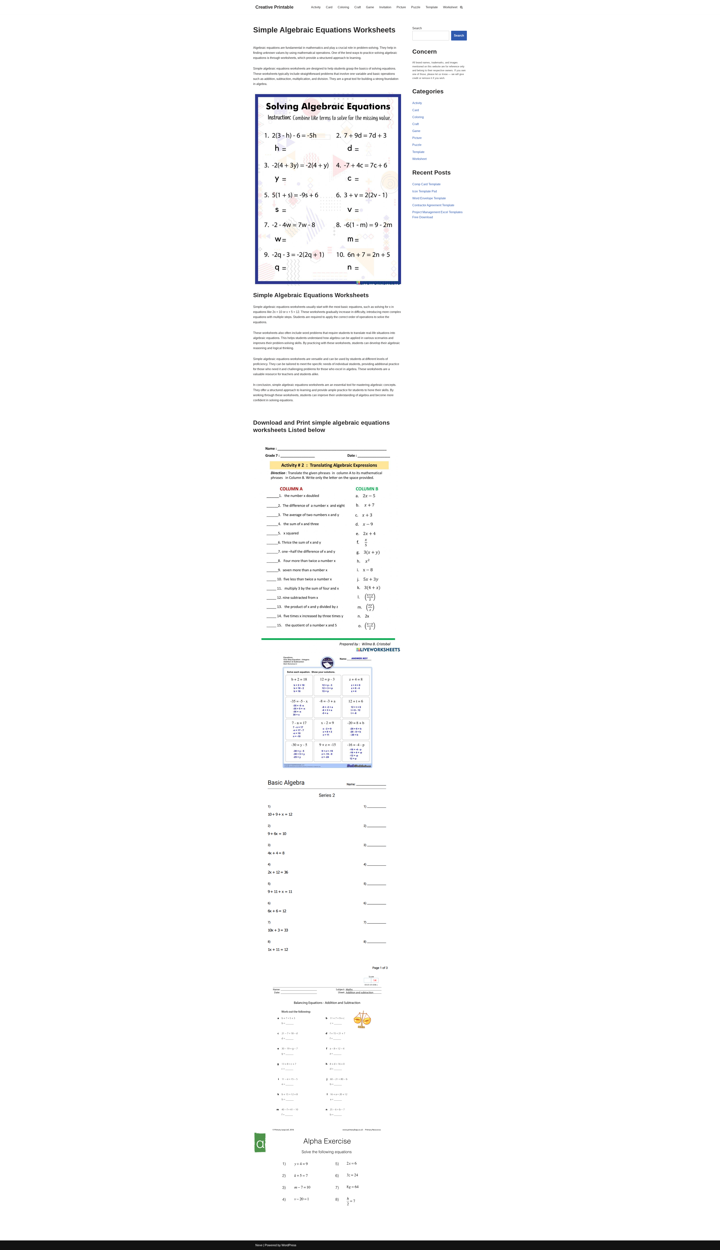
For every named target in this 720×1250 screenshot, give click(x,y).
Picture (401, 7)
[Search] (461, 7)
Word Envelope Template (429, 198)
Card (329, 7)
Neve (258, 1245)
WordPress (288, 1245)
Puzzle (415, 7)
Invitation (385, 7)
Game (370, 7)
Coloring (343, 7)
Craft (357, 7)
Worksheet (450, 7)
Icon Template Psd (424, 191)
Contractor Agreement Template (433, 205)
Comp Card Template (426, 184)
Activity (316, 7)
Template (432, 7)
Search (417, 28)
